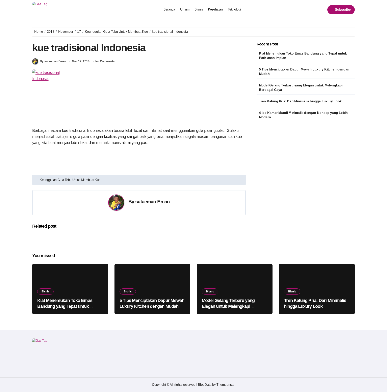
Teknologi (234, 9)
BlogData (204, 384)
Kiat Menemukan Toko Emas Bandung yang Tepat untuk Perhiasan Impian (303, 56)
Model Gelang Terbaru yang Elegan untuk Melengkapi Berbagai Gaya (301, 87)
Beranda (169, 9)
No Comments (105, 61)
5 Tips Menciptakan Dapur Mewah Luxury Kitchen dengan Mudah (304, 72)
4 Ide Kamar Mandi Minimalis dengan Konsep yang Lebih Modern (303, 115)
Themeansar (225, 384)
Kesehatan (215, 9)
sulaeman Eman (152, 201)
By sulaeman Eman (53, 61)
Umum (184, 9)
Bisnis (199, 9)
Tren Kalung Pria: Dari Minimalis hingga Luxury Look (300, 101)
